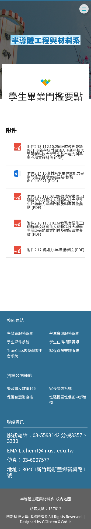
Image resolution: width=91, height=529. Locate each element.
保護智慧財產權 (20, 397)
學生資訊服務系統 (64, 333)
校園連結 (15, 320)
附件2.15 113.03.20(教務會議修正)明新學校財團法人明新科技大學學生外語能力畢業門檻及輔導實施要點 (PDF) (55, 201)
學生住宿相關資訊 (64, 342)
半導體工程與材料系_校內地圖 (45, 499)
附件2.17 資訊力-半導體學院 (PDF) (55, 249)
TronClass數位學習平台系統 (24, 353)
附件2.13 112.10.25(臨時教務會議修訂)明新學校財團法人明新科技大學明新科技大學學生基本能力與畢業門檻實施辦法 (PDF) (55, 152)
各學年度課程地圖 (24, 301)
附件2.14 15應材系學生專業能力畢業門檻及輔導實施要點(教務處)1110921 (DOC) (55, 176)
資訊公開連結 (19, 375)
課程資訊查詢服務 (64, 350)
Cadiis (66, 521)
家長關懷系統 (60, 388)
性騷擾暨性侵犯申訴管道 (68, 399)
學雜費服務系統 (20, 333)
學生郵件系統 (18, 342)
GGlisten (49, 521)
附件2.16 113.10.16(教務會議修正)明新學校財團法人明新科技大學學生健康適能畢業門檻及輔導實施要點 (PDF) (55, 228)
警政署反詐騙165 (21, 388)
